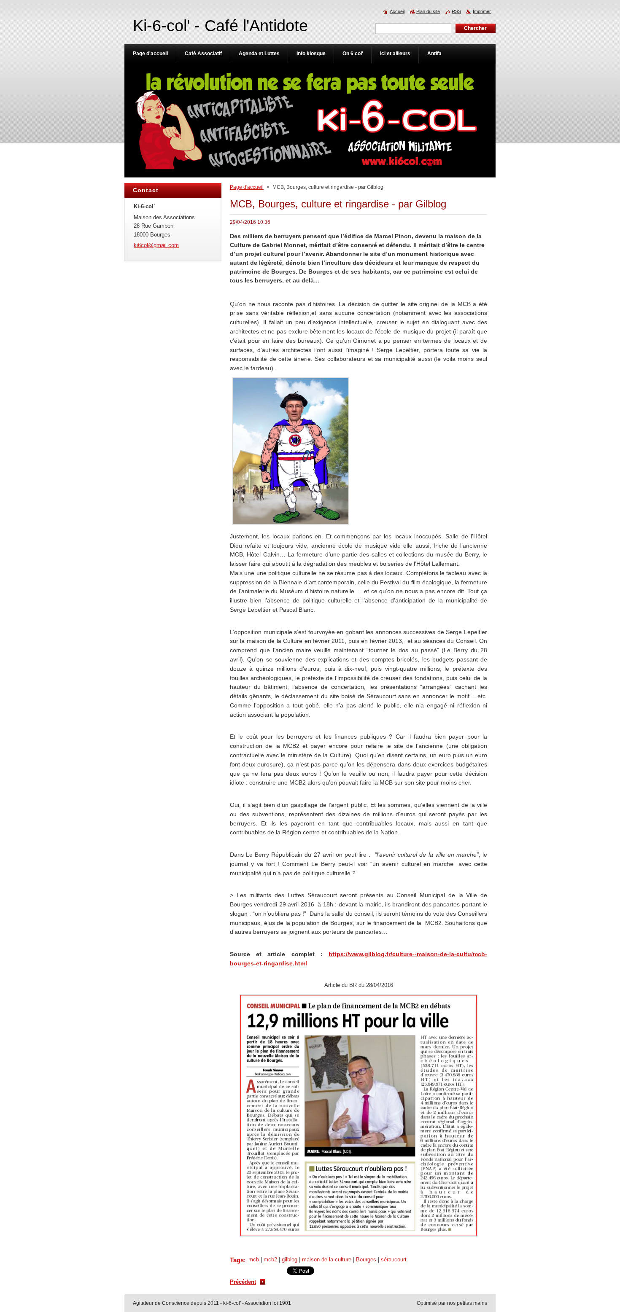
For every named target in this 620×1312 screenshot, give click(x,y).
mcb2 (270, 1259)
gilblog (289, 1259)
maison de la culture (326, 1259)
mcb (253, 1259)
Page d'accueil (247, 187)
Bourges (366, 1259)
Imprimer (482, 11)
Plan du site (428, 11)
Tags (237, 1260)
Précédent (243, 1282)
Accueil (397, 11)
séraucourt (394, 1259)
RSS (456, 11)
